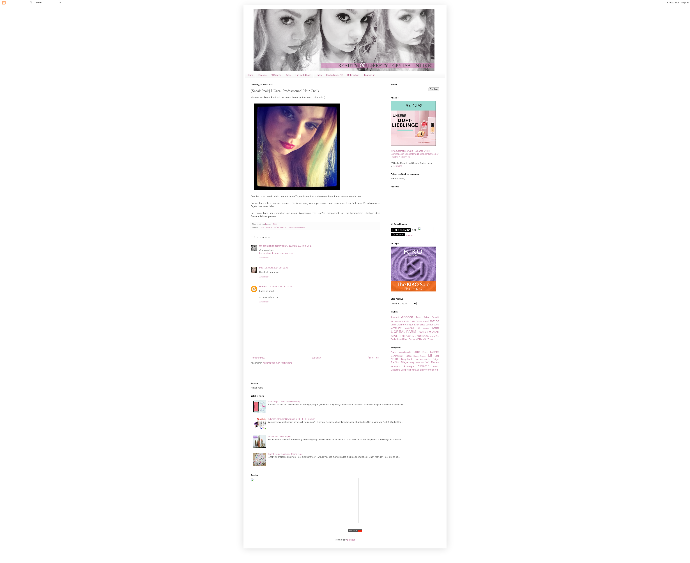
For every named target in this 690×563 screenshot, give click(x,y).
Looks (319, 75)
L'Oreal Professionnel (296, 227)
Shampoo (395, 366)
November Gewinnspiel (279, 436)
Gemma (263, 286)
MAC (395, 336)
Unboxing (395, 370)
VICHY (419, 339)
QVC (427, 362)
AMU (393, 351)
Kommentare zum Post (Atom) (277, 363)
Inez (261, 267)
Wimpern (405, 370)
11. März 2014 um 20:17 (300, 246)
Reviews (262, 75)
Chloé (393, 325)
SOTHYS (421, 336)
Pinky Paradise (417, 362)
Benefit (435, 317)
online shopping (429, 369)
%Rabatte (276, 75)
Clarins (400, 324)
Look (436, 356)
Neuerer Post (258, 358)
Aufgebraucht (405, 352)
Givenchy (396, 327)
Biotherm (395, 321)
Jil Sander (423, 328)
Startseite (316, 358)
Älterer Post (373, 358)
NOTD (394, 359)
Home (250, 75)
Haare (267, 227)
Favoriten (434, 352)
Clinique (409, 324)
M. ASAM (434, 331)
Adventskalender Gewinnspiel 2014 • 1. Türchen (291, 419)
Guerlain (410, 327)
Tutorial (436, 367)
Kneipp (435, 328)
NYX (402, 336)
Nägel (436, 359)
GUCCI (436, 325)
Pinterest (410, 235)
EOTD (417, 352)
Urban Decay (408, 339)
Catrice (433, 321)
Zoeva (430, 339)
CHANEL (404, 321)
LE (430, 355)
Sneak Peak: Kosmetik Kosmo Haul (285, 454)
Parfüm (395, 362)
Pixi (407, 336)
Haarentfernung (420, 356)
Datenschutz (353, 75)
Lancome (422, 331)
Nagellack (406, 359)
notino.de (414, 370)
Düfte (288, 75)
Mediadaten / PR (334, 75)
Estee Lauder (426, 324)
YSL (425, 339)
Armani (395, 317)
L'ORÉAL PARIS (278, 227)
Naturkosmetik (423, 359)
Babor (426, 317)
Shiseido (430, 336)
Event (424, 352)
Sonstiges (409, 366)
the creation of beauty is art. (273, 246)
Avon (418, 317)
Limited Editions (303, 75)
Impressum (369, 75)
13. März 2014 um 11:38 (276, 267)
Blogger (351, 540)
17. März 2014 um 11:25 (280, 286)
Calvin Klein (422, 321)
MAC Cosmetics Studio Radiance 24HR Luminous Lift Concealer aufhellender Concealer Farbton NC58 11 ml (414, 154)
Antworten (264, 257)
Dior (416, 324)
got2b (261, 227)
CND (412, 321)
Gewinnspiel (397, 356)
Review (435, 362)
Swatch (423, 366)
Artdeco (407, 317)
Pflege (404, 362)
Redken (412, 336)
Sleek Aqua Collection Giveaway (284, 401)
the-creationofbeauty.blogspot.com (276, 253)
